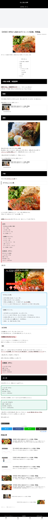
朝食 (21, 63)
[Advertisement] (24, 18)
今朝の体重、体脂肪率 (24, 61)
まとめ (21, 75)
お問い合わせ (39, 516)
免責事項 (24, 516)
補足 (23, 74)
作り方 (23, 70)
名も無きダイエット (5, 423)
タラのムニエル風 (24, 68)
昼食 (21, 65)
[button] (41, 428)
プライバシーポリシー (8, 516)
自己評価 (24, 72)
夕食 (21, 66)
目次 (22, 59)
